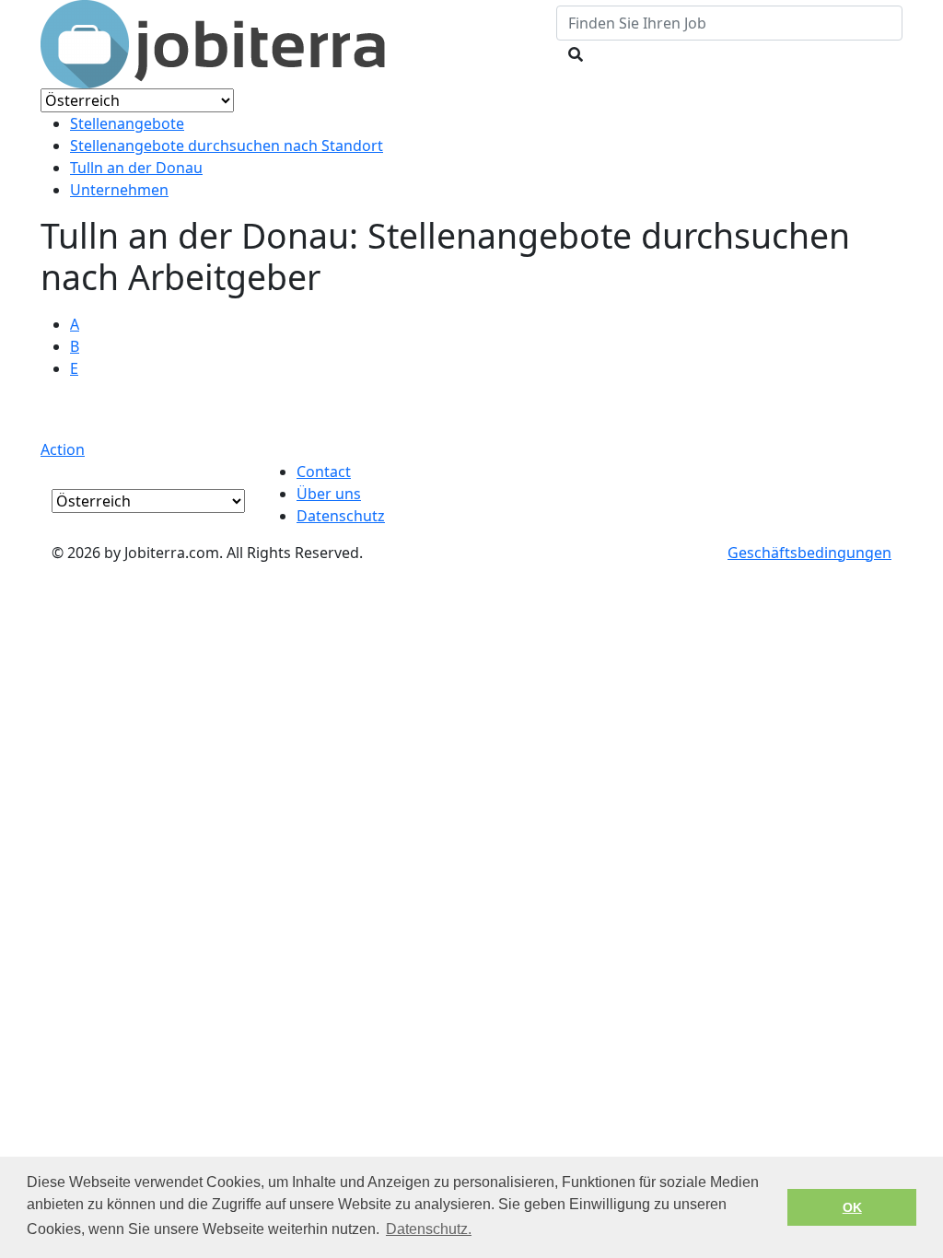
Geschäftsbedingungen (809, 552)
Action (63, 449)
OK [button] (852, 1207)
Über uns (329, 493)
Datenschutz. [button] (429, 1229)
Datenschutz (341, 516)
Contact (324, 471)
